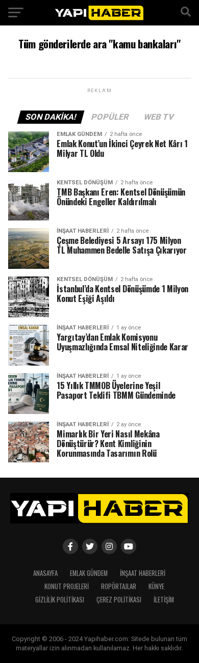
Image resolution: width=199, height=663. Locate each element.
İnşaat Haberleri (142, 573)
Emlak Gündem (89, 573)
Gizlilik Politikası (59, 599)
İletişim (164, 599)
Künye (156, 586)
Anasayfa (45, 573)
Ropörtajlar (118, 586)
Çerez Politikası (118, 599)
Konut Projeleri (66, 586)
